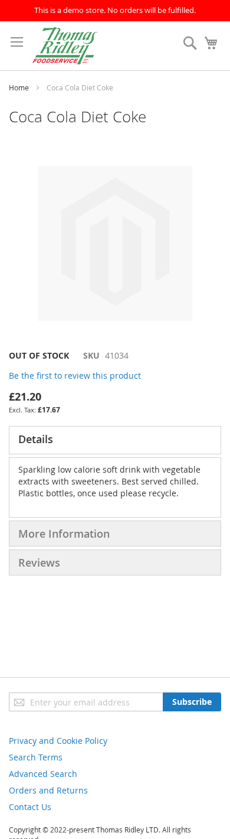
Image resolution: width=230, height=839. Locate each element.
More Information (64, 533)
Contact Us (30, 806)
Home (19, 87)
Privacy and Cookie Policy (58, 740)
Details (35, 439)
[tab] (115, 440)
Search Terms (36, 757)
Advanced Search (43, 773)
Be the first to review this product (75, 375)
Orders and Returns (48, 790)
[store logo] (65, 45)
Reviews (39, 562)
